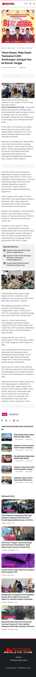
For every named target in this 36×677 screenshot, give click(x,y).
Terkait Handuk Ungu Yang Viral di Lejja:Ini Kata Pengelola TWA (17, 571)
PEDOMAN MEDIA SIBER (18, 660)
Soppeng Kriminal (10, 616)
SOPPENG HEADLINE (10, 537)
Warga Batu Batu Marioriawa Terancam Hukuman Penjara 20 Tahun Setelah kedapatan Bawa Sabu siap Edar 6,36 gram (17, 624)
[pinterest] (14, 420)
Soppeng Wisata (9, 510)
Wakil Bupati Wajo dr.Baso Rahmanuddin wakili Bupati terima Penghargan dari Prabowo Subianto (24, 436)
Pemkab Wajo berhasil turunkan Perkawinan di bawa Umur (18, 264)
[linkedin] (18, 420)
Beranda (3, 48)
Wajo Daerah (11, 48)
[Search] (30, 3)
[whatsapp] (10, 420)
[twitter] (7, 420)
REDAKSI (19, 657)
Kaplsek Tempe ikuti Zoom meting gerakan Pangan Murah (18, 251)
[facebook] (3, 420)
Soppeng (7, 589)
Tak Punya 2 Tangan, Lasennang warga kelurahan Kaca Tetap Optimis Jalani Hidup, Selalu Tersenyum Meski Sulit (16, 545)
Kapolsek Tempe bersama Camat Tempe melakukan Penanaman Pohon (24, 447)
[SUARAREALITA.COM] (8, 5)
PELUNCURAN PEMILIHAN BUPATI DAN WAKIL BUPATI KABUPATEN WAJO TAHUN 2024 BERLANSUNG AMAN (24, 457)
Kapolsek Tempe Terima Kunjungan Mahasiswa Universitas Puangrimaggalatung (19, 258)
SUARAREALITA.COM (24, 668)
